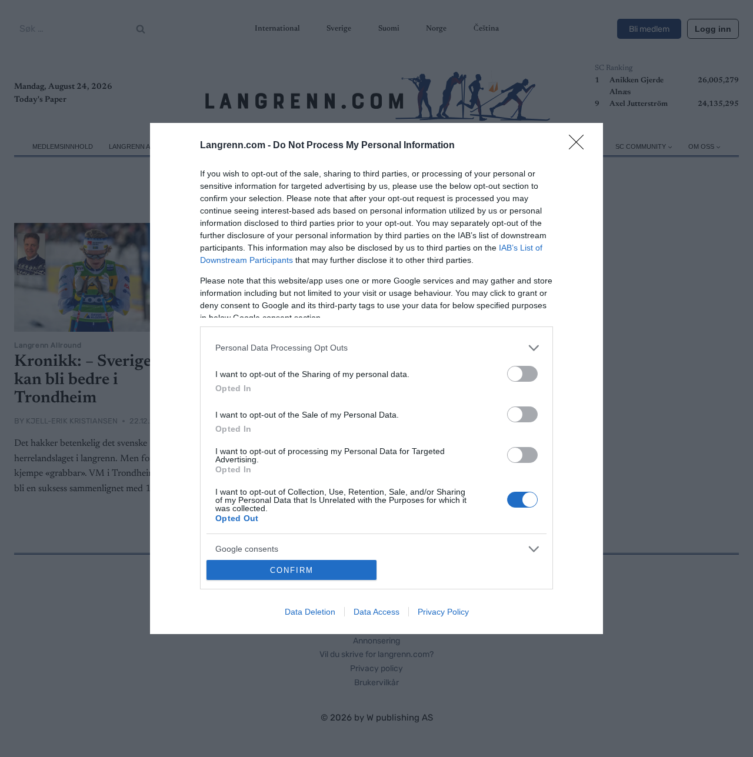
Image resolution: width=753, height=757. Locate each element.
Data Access (376, 611)
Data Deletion (310, 611)
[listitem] (376, 348)
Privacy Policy (443, 611)
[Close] (580, 146)
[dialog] (376, 378)
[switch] (522, 374)
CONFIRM (292, 570)
